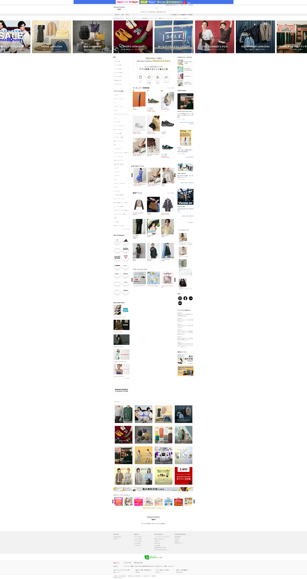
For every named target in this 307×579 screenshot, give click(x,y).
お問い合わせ (157, 543)
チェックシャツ (178, 18)
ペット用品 (116, 221)
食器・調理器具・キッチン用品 (120, 202)
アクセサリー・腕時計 (119, 137)
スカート (116, 110)
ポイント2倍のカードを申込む (162, 570)
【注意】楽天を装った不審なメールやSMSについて (153, 508)
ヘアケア (116, 187)
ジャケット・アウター (119, 98)
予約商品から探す (118, 80)
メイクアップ (117, 175)
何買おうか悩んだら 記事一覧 (187, 182)
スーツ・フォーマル (118, 156)
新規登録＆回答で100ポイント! (172, 5)
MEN (122, 14)
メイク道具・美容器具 (119, 195)
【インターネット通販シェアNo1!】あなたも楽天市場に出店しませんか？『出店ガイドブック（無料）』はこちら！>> (149, 566)
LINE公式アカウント (179, 543)
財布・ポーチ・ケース (119, 141)
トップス (116, 95)
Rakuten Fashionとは (159, 539)
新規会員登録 (177, 536)
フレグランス (117, 191)
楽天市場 (191, 5)
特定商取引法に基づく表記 (160, 547)
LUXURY (115, 538)
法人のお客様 (157, 545)
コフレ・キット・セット (119, 198)
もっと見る (126, 378)
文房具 (115, 218)
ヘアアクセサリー (118, 148)
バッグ (115, 118)
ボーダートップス (136, 18)
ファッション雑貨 (118, 133)
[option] (51, 36)
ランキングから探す (118, 72)
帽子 (115, 145)
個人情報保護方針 (122, 576)
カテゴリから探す (118, 76)
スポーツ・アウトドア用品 (119, 214)
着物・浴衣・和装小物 (119, 164)
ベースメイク (117, 171)
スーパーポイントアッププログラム (162, 536)
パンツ (115, 102)
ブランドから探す (118, 65)
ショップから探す (118, 68)
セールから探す (117, 61)
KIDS (127, 14)
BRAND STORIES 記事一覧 (187, 216)
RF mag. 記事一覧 (189, 157)
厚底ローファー (162, 18)
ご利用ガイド (157, 541)
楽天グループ (183, 5)
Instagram (177, 541)
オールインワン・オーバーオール (121, 114)
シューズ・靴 (117, 121)
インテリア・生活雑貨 (119, 206)
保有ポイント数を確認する (182, 570)
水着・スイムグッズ (118, 160)
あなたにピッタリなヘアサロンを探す (122, 570)
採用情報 (153, 576)
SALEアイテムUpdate (183, 256)
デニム (155, 18)
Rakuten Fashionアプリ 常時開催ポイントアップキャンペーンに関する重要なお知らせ (185, 333)
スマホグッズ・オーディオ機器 (120, 210)
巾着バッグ (185, 18)
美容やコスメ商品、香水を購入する (143, 570)
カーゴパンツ (170, 18)
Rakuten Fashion (126, 8)
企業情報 (115, 576)
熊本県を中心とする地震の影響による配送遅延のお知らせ (153, 11)
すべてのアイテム (118, 84)
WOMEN (117, 14)
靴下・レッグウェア (118, 129)
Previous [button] (113, 36)
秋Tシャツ (128, 18)
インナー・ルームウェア (119, 125)
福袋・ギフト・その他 (119, 225)
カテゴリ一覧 (126, 229)
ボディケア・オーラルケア (119, 183)
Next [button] (193, 36)
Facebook (177, 539)
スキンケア (116, 168)
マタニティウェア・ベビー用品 (120, 152)
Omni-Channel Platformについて (161, 549)
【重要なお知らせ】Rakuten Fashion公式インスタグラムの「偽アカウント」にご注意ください (185, 345)
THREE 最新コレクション (147, 18)
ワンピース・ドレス (118, 106)
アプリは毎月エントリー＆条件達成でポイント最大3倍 (181, 14)
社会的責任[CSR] (146, 576)
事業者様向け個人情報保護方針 (134, 576)
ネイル (115, 179)
